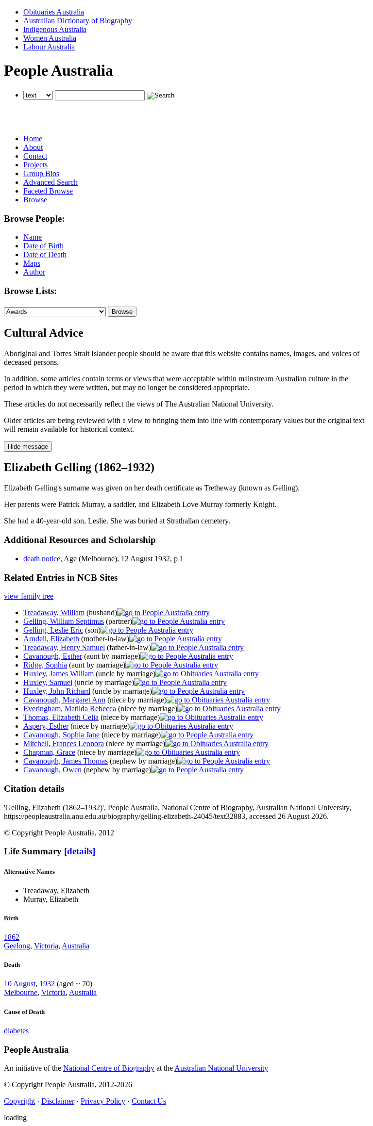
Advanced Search (50, 182)
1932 (47, 983)
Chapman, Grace (49, 752)
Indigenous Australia (54, 29)
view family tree (28, 596)
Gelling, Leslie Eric (53, 630)
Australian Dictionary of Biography (77, 20)
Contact (35, 156)
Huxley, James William (58, 673)
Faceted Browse (48, 191)
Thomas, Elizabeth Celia (61, 717)
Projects (35, 165)
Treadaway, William (54, 612)
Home (32, 138)
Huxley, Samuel (47, 682)
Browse (35, 200)
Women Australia (49, 38)
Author (34, 272)
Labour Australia (49, 47)
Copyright (19, 1101)
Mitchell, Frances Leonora (63, 743)
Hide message (28, 446)
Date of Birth (43, 246)
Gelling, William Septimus (63, 621)
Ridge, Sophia (45, 665)
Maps (31, 263)
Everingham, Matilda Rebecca (69, 708)
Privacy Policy (103, 1101)
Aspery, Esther (45, 726)
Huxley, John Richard (56, 691)
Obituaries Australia (53, 12)
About (33, 147)
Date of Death (45, 254)
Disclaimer (57, 1101)
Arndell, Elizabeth (51, 639)
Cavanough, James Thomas (65, 761)
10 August (19, 983)
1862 (11, 937)
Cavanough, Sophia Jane (61, 735)
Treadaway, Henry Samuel (64, 647)
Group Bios (41, 173)
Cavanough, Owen (52, 770)
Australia (75, 946)
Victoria (46, 946)
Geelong (17, 946)
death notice (41, 559)
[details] (79, 851)
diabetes (16, 1031)
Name (32, 237)
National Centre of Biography (108, 1068)
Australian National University (221, 1068)
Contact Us (149, 1101)
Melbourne (20, 992)
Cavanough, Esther (52, 656)
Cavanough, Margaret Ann (64, 700)
